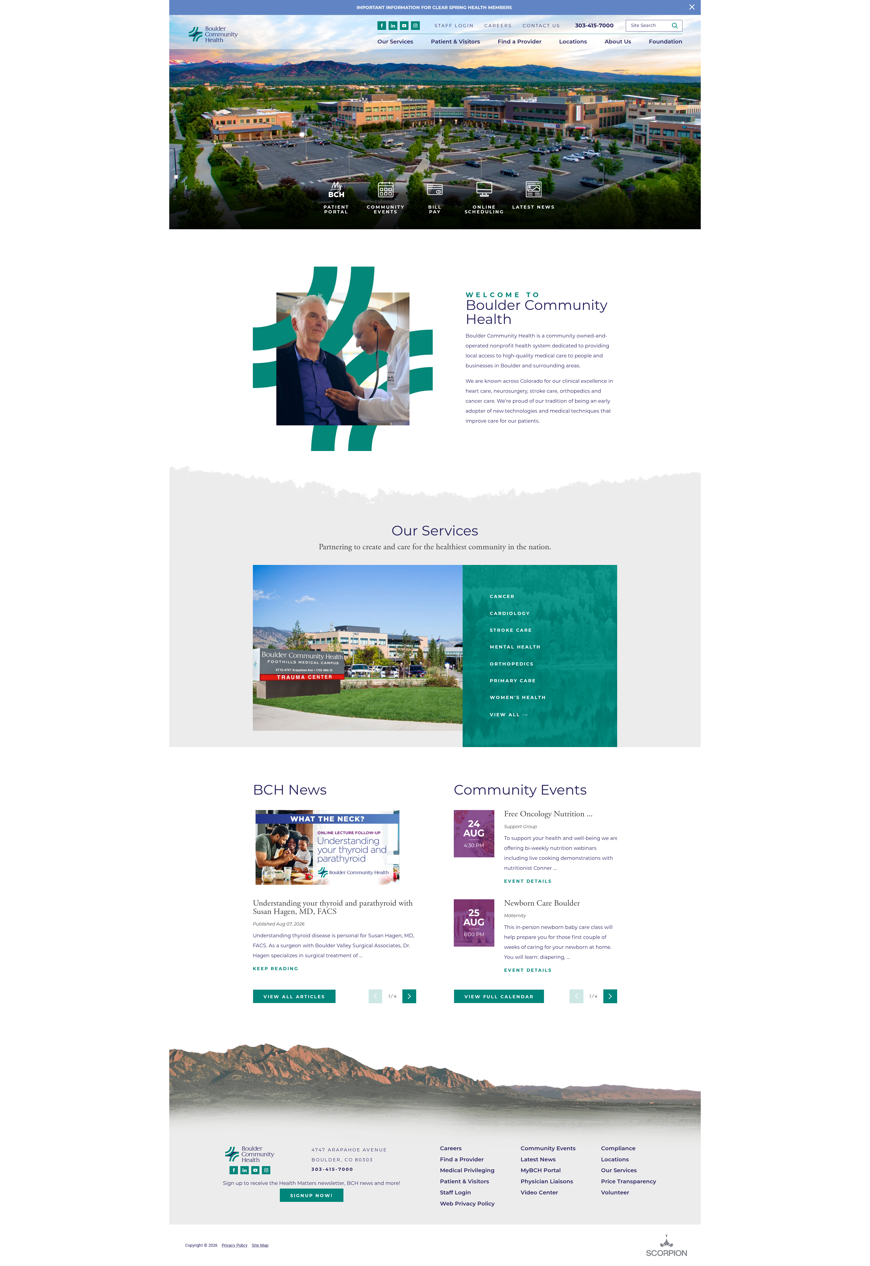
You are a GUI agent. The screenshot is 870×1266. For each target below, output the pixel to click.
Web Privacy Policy (467, 1203)
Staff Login (455, 1192)
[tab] (540, 596)
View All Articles (294, 996)
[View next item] (409, 996)
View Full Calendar (499, 996)
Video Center (539, 1192)
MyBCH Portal (541, 1170)
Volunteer (615, 1192)
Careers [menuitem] (498, 25)
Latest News (538, 1159)
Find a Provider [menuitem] (519, 41)
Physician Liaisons (547, 1181)
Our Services (619, 1170)
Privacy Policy (234, 1245)
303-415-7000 (594, 25)
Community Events (548, 1148)
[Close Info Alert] (692, 7)
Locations (615, 1159)
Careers (451, 1148)
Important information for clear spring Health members (435, 7)
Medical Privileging (467, 1170)
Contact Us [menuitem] (541, 25)
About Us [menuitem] (618, 41)
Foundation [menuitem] (665, 41)
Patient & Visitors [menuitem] (455, 41)
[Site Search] (677, 25)
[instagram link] (415, 25)
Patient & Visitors (464, 1181)
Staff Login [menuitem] (454, 25)
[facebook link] (381, 25)
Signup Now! (311, 1195)
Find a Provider (462, 1159)
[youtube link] (404, 25)
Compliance (618, 1148)
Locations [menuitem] (573, 41)
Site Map (260, 1245)
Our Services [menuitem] (395, 41)
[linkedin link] (393, 25)
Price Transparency (628, 1181)
